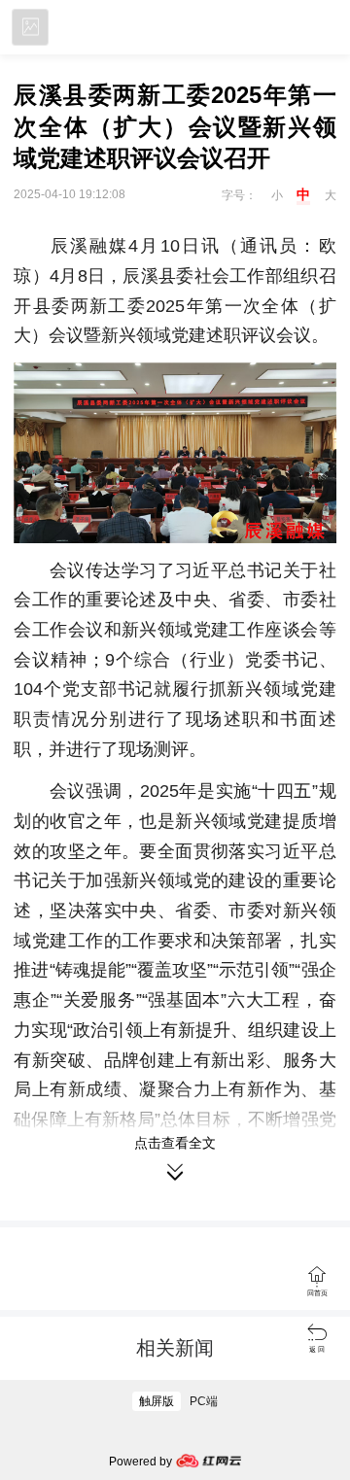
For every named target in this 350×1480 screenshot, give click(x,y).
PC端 (204, 1401)
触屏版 (156, 1401)
